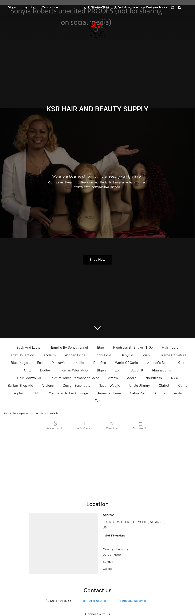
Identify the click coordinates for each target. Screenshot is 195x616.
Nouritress (153, 378)
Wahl (147, 355)
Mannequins (161, 370)
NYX (174, 378)
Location (29, 7)
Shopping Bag (140, 428)
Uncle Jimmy (139, 385)
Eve (97, 401)
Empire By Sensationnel (69, 347)
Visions (48, 385)
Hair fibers (170, 347)
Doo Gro (99, 363)
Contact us (50, 7)
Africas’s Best (158, 363)
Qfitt (27, 370)
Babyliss (127, 355)
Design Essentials (76, 385)
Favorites (111, 428)
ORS (36, 393)
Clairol (164, 385)
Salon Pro (137, 393)
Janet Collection (21, 355)
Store (12, 7)
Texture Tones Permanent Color (74, 378)
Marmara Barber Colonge (68, 393)
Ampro (159, 393)
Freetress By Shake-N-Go (133, 347)
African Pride (75, 355)
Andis (178, 393)
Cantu (182, 385)
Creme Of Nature (173, 355)
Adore (131, 378)
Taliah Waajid (109, 385)
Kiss (181, 363)
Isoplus (18, 393)
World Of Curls (126, 363)
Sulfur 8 (137, 370)
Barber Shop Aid (20, 385)
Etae (100, 347)
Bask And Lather (29, 347)
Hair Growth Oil (29, 378)
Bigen (101, 370)
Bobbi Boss (103, 355)
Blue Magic (19, 363)
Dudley (45, 370)
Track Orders (83, 428)
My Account (54, 428)
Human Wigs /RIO (74, 370)
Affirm (113, 378)
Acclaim (49, 355)
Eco (40, 363)
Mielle (79, 363)
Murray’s (59, 363)
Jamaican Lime (109, 393)
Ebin (118, 370)
